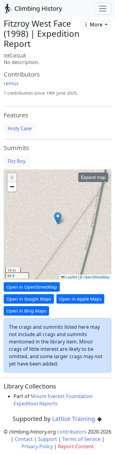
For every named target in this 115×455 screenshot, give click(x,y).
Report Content (76, 446)
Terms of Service (81, 439)
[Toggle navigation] (102, 8)
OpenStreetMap (96, 276)
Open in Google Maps (28, 299)
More (96, 24)
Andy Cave (20, 128)
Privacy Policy (37, 446)
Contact (24, 439)
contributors (71, 431)
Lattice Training (74, 419)
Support (47, 439)
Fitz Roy (16, 161)
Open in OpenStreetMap (31, 287)
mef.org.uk (15, 55)
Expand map (93, 177)
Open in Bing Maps (26, 311)
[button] (58, 218)
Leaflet (71, 276)
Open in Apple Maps (80, 299)
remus (11, 83)
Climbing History (37, 8)
